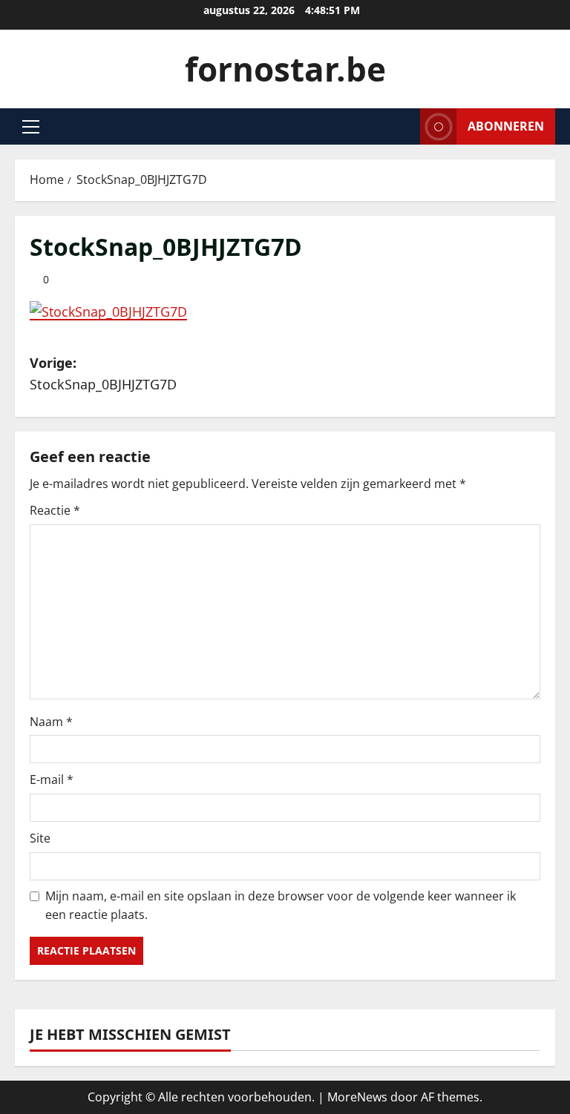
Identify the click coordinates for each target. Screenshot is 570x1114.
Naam (51, 721)
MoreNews (357, 1097)
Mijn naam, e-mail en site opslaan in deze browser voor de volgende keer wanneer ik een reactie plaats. (280, 905)
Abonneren (506, 126)
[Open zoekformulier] (404, 126)
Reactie (55, 510)
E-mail (51, 779)
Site (40, 838)
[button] (31, 126)
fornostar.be (285, 69)
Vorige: (103, 373)
